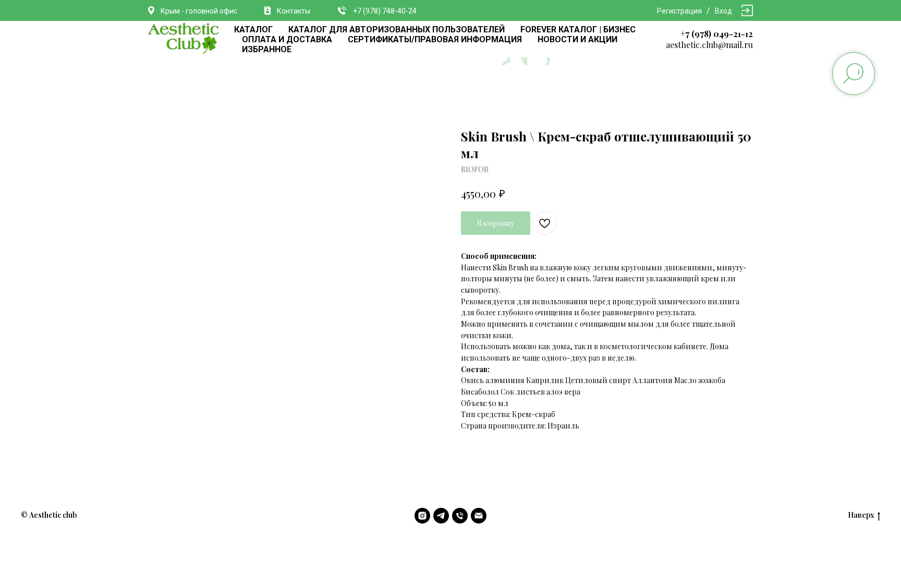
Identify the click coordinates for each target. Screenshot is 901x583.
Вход (723, 11)
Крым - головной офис (199, 11)
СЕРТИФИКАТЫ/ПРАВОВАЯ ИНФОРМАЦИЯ (435, 39)
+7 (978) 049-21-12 (716, 33)
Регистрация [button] (679, 11)
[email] (478, 515)
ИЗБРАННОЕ (266, 49)
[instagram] (422, 515)
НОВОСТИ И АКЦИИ (577, 39)
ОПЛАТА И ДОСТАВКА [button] (287, 39)
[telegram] (441, 515)
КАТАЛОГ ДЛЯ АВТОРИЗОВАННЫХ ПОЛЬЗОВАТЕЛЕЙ (396, 29)
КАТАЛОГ (253, 29)
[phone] (460, 515)
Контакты (293, 11)
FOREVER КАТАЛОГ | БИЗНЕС (578, 29)
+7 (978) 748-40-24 (385, 11)
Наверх (861, 515)
